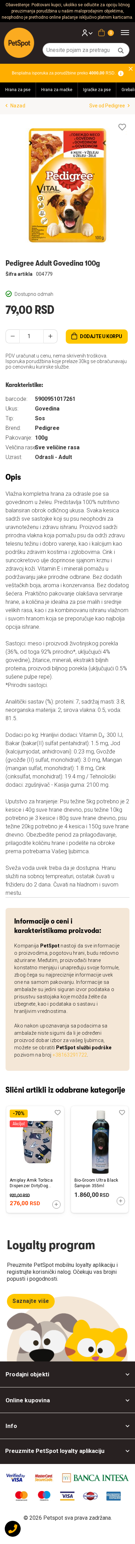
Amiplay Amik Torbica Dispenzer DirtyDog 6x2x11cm (31, 1183)
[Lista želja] (122, 127)
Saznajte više (30, 1301)
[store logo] (19, 43)
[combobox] (86, 50)
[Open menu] (127, 32)
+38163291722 (70, 1055)
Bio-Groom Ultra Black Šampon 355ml (96, 1183)
